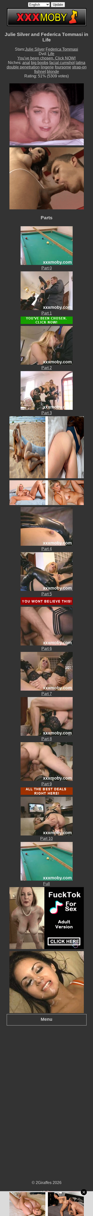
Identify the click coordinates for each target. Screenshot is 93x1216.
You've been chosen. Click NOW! (46, 58)
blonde (53, 71)
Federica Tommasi (62, 49)
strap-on (79, 67)
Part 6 (46, 648)
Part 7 (46, 694)
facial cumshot (62, 63)
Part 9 (46, 784)
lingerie (47, 67)
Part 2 (46, 368)
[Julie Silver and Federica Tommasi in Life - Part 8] (47, 734)
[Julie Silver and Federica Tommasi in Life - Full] (47, 879)
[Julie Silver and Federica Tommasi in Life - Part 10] (47, 834)
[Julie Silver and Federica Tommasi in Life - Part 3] (47, 408)
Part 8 (46, 739)
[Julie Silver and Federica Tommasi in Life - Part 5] (47, 589)
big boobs (39, 63)
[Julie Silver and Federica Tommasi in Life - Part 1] (47, 309)
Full (46, 884)
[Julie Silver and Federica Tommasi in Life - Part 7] (47, 689)
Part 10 (46, 838)
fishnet (40, 71)
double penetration (23, 67)
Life (51, 54)
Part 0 (46, 268)
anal (26, 63)
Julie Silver (35, 49)
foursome (63, 67)
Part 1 (46, 313)
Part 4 (46, 549)
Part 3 (46, 413)
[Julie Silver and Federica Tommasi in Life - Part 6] (47, 644)
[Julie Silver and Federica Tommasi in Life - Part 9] (47, 779)
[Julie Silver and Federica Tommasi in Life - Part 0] (47, 263)
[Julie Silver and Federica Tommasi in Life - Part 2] (47, 363)
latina (80, 63)
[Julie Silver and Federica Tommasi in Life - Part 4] (47, 544)
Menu (46, 1019)
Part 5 (46, 594)
